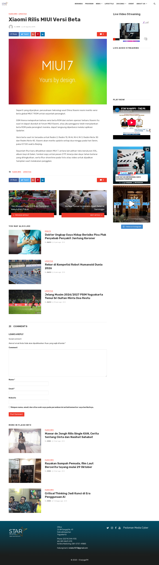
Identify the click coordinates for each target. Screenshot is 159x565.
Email (12, 389)
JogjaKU (120, 4)
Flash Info (13, 14)
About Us (141, 4)
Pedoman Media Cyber (135, 527)
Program (89, 4)
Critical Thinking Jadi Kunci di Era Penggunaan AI (67, 495)
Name (12, 380)
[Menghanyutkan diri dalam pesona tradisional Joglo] (131, 203)
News (98, 4)
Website (12, 398)
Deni (18, 27)
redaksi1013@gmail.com (78, 548)
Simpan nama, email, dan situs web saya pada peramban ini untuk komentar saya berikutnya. (52, 407)
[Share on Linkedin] (42, 34)
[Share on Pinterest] (38, 34)
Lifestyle (109, 4)
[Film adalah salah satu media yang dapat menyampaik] (131, 165)
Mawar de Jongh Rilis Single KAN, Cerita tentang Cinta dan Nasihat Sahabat (72, 435)
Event (131, 4)
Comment (13, 348)
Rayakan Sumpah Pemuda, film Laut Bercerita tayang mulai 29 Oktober (69, 465)
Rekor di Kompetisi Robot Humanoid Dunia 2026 (73, 266)
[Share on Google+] (33, 34)
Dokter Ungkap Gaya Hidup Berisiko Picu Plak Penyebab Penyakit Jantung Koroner (75, 236)
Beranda (79, 4)
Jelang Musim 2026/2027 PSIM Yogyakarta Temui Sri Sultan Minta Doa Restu (74, 296)
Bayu (49, 242)
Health (48, 231)
